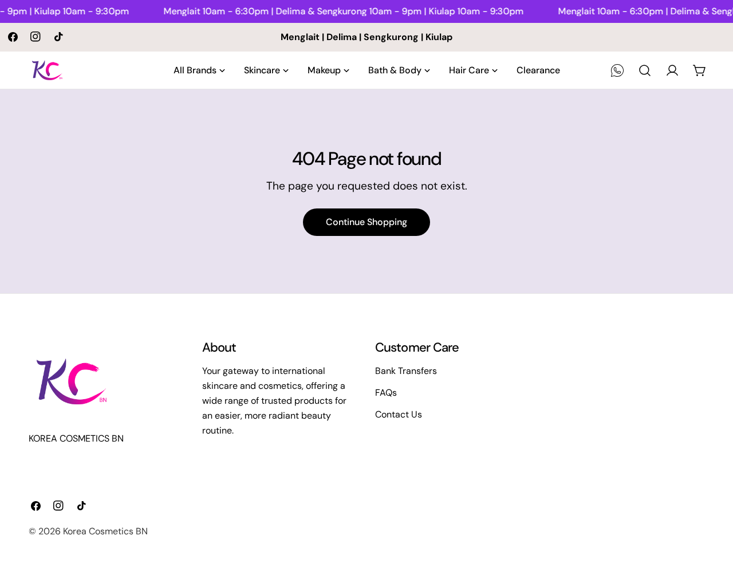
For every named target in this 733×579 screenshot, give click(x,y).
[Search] (644, 70)
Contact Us (398, 414)
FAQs (386, 393)
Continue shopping (366, 222)
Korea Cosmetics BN (105, 531)
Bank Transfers (406, 371)
